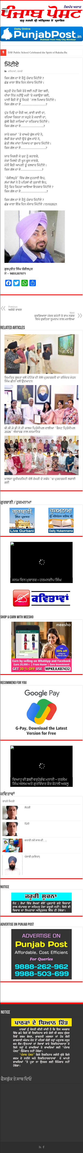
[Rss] (40, 1147)
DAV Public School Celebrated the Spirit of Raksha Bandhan (41, 52)
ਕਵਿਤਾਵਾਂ (12, 71)
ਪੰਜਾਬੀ (20, 71)
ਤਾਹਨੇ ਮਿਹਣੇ (8, 801)
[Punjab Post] (41, 13)
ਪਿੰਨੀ (27, 823)
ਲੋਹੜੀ (27, 807)
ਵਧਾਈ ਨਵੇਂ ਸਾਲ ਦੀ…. (35, 840)
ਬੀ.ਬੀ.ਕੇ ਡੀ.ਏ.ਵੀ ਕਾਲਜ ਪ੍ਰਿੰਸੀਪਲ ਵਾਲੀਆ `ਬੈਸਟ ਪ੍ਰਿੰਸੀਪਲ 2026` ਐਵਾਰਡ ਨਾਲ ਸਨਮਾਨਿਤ (39, 430)
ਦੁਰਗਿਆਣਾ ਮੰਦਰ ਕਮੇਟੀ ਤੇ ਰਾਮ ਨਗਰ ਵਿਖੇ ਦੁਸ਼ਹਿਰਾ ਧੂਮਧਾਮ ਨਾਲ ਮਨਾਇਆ (54, 316)
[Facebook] (43, 1147)
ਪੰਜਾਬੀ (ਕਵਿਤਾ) (32, 856)
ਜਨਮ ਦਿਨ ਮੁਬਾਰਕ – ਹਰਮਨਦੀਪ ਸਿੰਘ (36, 580)
